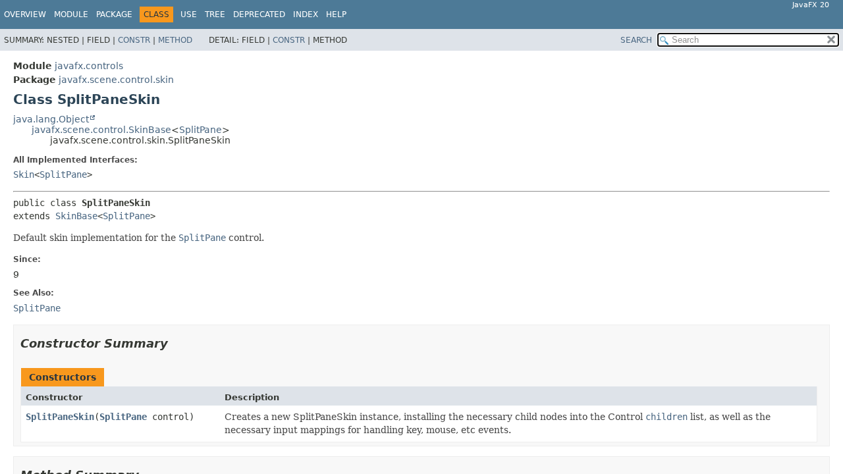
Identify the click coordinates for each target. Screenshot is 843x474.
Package (114, 14)
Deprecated (259, 14)
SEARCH (636, 40)
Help (336, 14)
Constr (134, 40)
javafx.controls (89, 66)
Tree (215, 14)
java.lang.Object (51, 119)
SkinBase (76, 216)
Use (188, 14)
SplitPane (200, 129)
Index (305, 14)
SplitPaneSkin (60, 416)
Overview (25, 14)
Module (71, 14)
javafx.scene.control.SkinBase (101, 129)
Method (175, 40)
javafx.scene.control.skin (116, 79)
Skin (23, 174)
